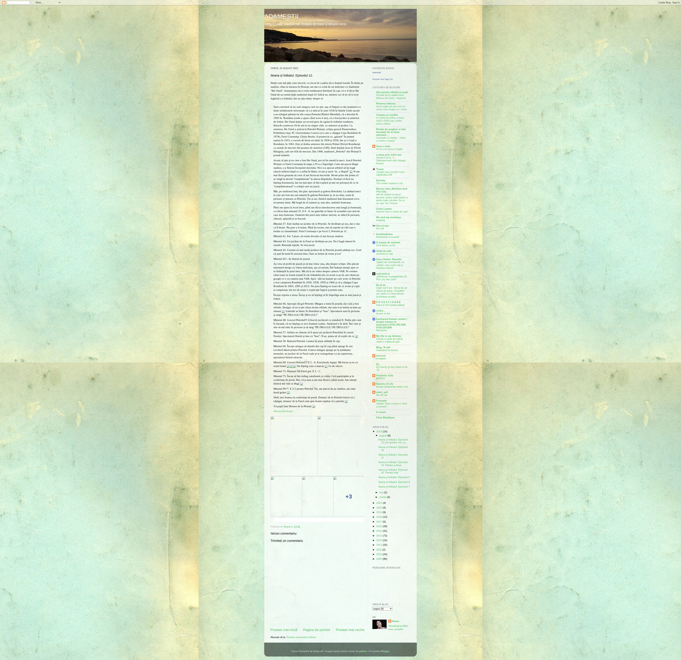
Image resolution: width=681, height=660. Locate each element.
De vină (380, 228)
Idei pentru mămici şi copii (392, 92)
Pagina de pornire (316, 630)
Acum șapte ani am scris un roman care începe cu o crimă (391, 108)
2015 (379, 531)
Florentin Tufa (384, 375)
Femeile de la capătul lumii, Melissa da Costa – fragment (391, 96)
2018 (379, 517)
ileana (395, 621)
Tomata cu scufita (387, 115)
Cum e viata (383, 146)
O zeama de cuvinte (388, 242)
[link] (283, 411)
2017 (379, 521)
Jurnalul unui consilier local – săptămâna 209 (391, 173)
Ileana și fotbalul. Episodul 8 (394, 482)
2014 (379, 535)
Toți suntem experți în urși (389, 183)
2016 (379, 526)
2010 (379, 554)
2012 (379, 545)
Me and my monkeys (388, 217)
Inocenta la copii (384, 253)
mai (381, 492)
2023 (379, 431)
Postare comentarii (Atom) (301, 637)
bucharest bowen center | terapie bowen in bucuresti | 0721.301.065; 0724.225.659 (391, 323)
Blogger (385, 651)
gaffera (363, 651)
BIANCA (380, 378)
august (383, 435)
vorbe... (380, 310)
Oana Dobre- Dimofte (389, 259)
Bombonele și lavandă (387, 237)
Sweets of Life (384, 384)
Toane (380, 169)
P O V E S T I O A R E (388, 302)
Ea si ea (381, 285)
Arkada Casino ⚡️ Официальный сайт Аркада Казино (391, 160)
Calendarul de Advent (387, 350)
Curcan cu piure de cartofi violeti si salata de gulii (389, 340)
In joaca (381, 412)
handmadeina (384, 234)
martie (383, 497)
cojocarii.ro (383, 273)
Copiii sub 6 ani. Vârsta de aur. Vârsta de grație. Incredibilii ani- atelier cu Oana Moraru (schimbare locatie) (392, 292)
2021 (379, 503)
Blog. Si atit (383, 347)
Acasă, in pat (383, 313)
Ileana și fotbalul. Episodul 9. (394, 477)
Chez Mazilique (385, 417)
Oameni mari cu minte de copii (392, 211)
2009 (379, 559)
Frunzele (381, 400)
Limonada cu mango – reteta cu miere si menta (390, 139)
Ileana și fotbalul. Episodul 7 (394, 486)
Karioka (380, 180)
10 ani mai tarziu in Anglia (389, 149)
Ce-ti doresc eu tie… (386, 245)
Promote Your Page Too (382, 79)
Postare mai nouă (283, 630)
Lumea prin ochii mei (389, 154)
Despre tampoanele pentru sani (392, 386)
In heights (381, 358)
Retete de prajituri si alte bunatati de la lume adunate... (391, 132)
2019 (379, 512)
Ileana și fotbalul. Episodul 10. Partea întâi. (393, 471)
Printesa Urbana (385, 103)
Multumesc (381, 330)
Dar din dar (381, 395)
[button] (273, 520)
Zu (377, 364)
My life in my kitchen (388, 336)
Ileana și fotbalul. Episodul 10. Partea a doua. (393, 463)
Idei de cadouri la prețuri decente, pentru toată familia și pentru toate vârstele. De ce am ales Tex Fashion (392, 199)
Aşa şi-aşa (382, 225)
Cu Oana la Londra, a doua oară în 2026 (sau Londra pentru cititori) (390, 120)
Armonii (381, 355)
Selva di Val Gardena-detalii (390, 305)
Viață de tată (383, 251)
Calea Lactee (384, 208)
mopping (380, 220)
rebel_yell (382, 392)
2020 (379, 507)
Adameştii (376, 72)
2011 (379, 549)
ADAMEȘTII (281, 16)
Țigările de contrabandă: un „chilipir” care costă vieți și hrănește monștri (390, 265)
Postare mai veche (350, 630)
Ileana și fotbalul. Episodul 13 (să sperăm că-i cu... (393, 441)
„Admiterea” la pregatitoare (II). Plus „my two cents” (392, 278)
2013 (379, 540)
